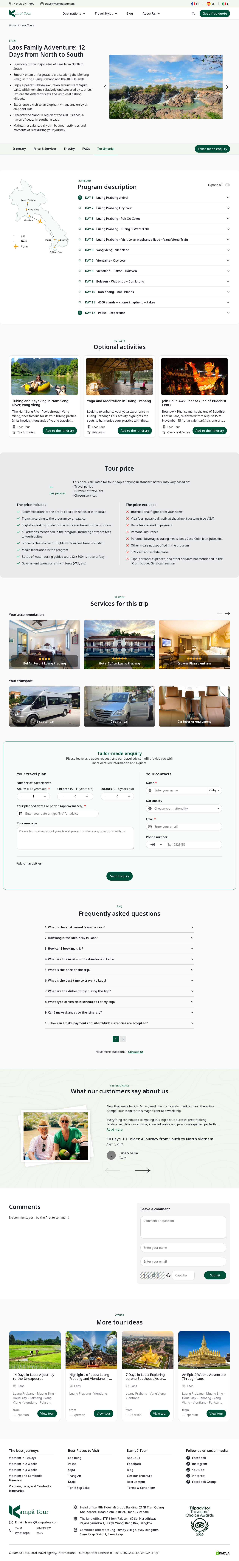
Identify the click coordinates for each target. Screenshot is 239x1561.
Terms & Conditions (141, 1488)
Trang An (74, 1476)
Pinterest (199, 1476)
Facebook (199, 1458)
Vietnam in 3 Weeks (23, 1470)
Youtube (198, 1470)
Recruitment (136, 1482)
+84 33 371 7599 (44, 1530)
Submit (215, 1275)
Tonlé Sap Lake (79, 1488)
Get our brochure (139, 1476)
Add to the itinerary (60, 431)
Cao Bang (74, 1458)
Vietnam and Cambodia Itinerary (25, 1478)
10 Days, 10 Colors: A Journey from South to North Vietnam (160, 1138)
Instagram (199, 1464)
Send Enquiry (119, 876)
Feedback (134, 1464)
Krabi (72, 1482)
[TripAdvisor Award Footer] (200, 1521)
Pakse (72, 1464)
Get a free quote (215, 13)
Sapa (71, 1470)
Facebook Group (204, 1482)
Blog (130, 13)
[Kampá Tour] (20, 13)
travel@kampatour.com (41, 1522)
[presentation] (105, 87)
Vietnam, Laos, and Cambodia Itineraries (30, 1488)
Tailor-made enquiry (212, 149)
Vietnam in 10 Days (22, 1458)
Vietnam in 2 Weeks (23, 1464)
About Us (133, 1458)
